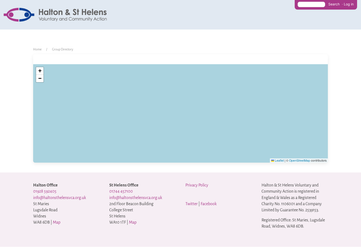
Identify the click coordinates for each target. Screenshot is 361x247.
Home (37, 49)
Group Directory (62, 49)
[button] (39, 71)
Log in (349, 4)
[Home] (56, 14)
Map (56, 222)
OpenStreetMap (299, 160)
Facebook (209, 204)
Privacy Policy (196, 185)
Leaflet (279, 160)
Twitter (191, 204)
